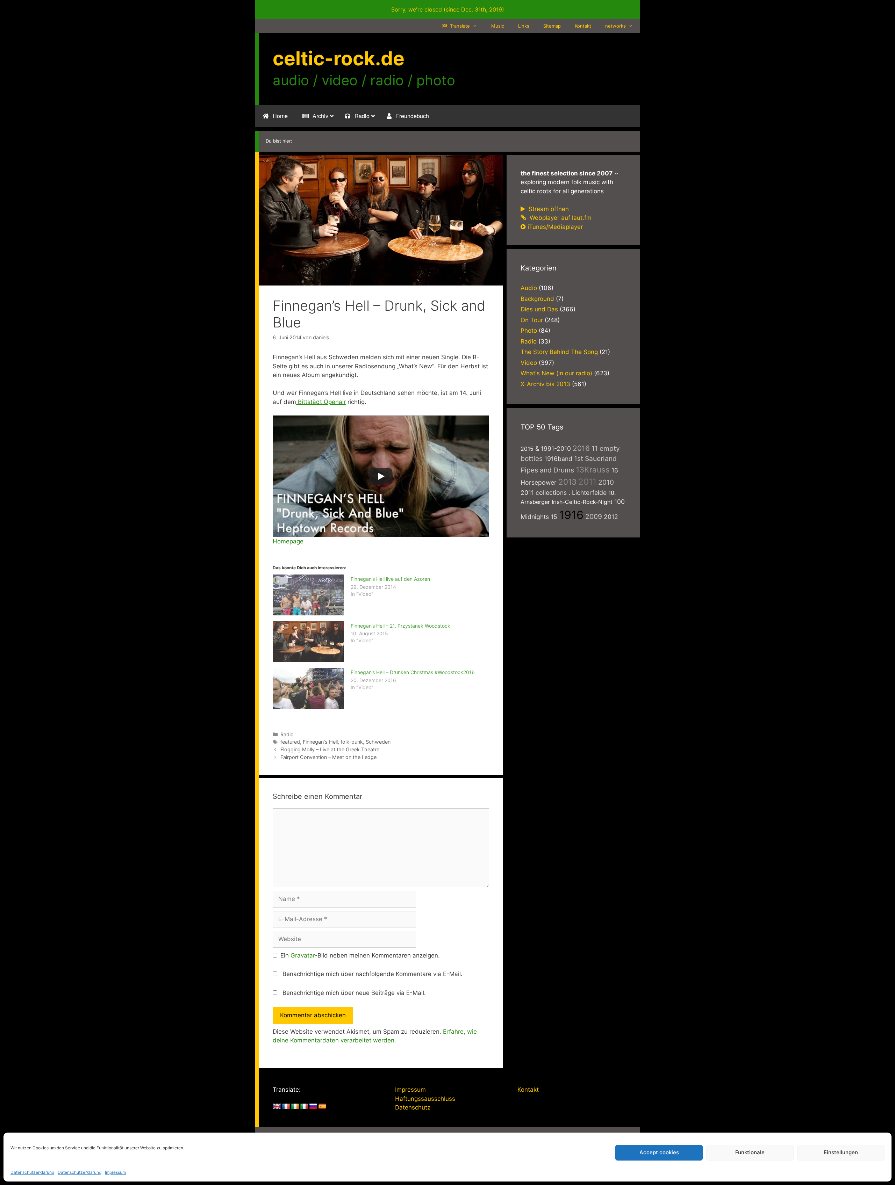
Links (523, 26)
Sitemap (552, 26)
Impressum (115, 1172)
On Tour (532, 320)
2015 (527, 448)
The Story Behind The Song (559, 351)
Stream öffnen (548, 208)
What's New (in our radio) (556, 373)
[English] (277, 1106)
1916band (558, 458)
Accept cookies (659, 1152)
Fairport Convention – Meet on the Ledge (328, 757)
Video (529, 362)
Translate (459, 26)
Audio (529, 287)
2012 (611, 516)
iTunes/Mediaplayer (555, 226)
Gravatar (303, 955)
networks (615, 26)
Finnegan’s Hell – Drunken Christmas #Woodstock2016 (413, 672)
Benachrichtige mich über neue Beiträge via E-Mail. (354, 992)
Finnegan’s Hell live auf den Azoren (390, 579)
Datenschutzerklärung (32, 1172)
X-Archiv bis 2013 (545, 384)
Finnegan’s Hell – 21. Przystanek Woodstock (400, 626)
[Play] (381, 476)
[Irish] (295, 1106)
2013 (567, 481)
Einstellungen (841, 1152)
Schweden (378, 742)
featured (290, 742)
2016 (581, 448)
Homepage (288, 541)
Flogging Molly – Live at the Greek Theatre (329, 749)
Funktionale (750, 1152)
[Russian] (313, 1106)
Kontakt (583, 26)
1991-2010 (556, 448)
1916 (571, 515)
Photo (529, 330)
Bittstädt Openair (321, 401)
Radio (287, 734)
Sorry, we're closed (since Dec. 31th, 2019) (447, 9)
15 (554, 516)
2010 (606, 482)
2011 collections (544, 492)
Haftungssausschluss (425, 1098)
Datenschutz (412, 1107)
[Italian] (304, 1106)
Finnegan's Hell (320, 742)
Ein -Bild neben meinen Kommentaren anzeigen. (360, 955)
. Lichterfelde (587, 492)
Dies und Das (539, 309)
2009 (593, 516)
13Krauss (593, 469)
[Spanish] (322, 1106)
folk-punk (352, 742)
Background (537, 298)
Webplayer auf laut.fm (560, 217)
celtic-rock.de (338, 58)
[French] (286, 1106)
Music (497, 26)
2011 (587, 482)
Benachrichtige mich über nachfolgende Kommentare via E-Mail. (372, 973)
